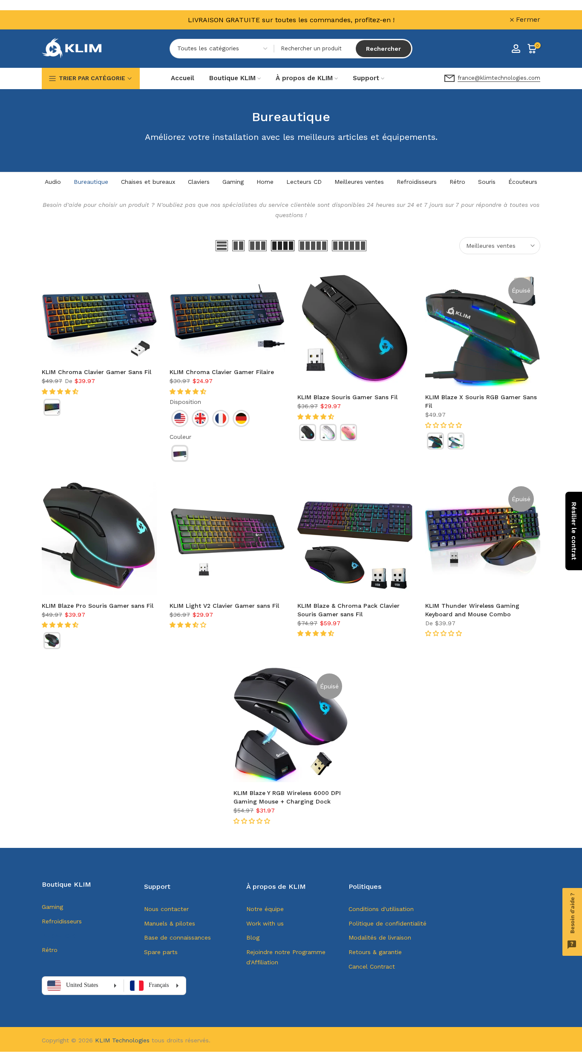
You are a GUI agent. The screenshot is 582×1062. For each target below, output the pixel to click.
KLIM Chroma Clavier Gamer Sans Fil (96, 372)
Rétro (457, 181)
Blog (252, 937)
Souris (487, 181)
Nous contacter (166, 908)
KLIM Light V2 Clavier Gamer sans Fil (224, 605)
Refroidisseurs (417, 181)
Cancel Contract (372, 966)
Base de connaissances (177, 937)
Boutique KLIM (232, 78)
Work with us (265, 923)
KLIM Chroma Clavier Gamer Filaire (222, 372)
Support (366, 78)
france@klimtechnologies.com (499, 78)
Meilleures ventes (359, 181)
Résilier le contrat (574, 531)
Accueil (182, 78)
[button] (61, 391)
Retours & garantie (375, 952)
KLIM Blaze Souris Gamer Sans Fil (347, 397)
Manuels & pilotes (169, 923)
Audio (53, 181)
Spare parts (161, 952)
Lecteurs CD (304, 181)
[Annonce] (291, 20)
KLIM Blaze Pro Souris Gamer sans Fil (97, 605)
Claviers (199, 181)
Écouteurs (522, 181)
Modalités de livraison (380, 937)
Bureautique (91, 181)
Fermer (59, 19)
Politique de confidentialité (387, 923)
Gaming (233, 181)
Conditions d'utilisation (381, 908)
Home (265, 181)
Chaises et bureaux (148, 181)
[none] (52, 407)
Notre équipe (265, 908)
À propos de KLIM (304, 78)
